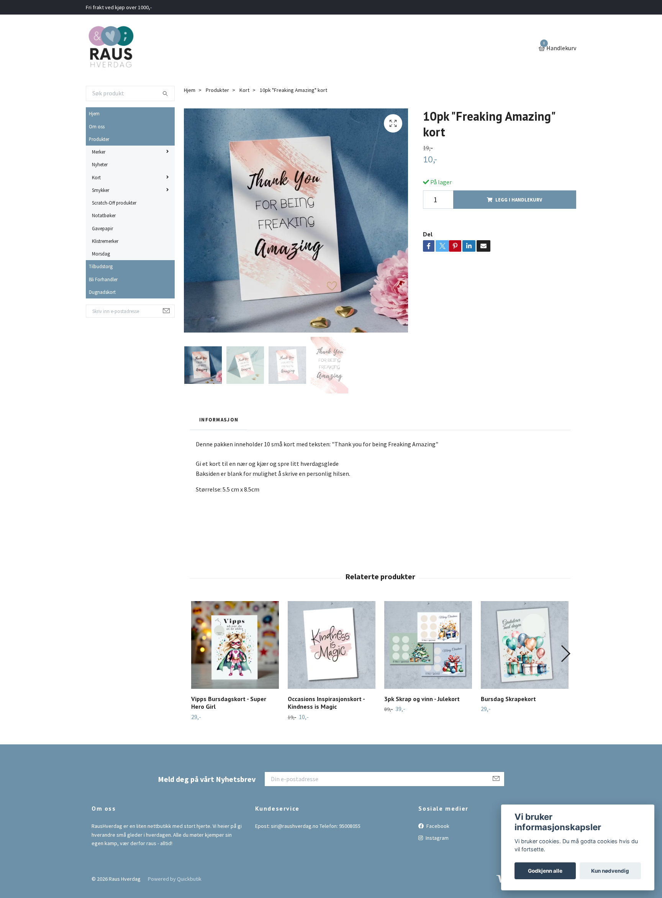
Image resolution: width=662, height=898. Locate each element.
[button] (565, 653)
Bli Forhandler (103, 279)
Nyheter (100, 164)
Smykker (100, 190)
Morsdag (101, 254)
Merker (98, 152)
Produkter (99, 139)
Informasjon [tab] (218, 419)
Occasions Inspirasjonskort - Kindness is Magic (326, 703)
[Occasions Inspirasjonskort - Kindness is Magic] (331, 645)
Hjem (94, 113)
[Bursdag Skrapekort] (525, 645)
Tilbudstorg (101, 266)
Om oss (97, 126)
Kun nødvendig (610, 871)
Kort (96, 177)
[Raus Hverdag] (111, 49)
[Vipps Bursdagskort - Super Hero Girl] (235, 645)
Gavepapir (102, 228)
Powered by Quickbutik (175, 878)
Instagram (436, 837)
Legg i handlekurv (518, 200)
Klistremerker (105, 241)
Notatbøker (104, 215)
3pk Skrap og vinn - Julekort (422, 699)
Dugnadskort (102, 292)
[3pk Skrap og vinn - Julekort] (428, 645)
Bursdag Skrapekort (508, 699)
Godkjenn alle (545, 871)
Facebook (437, 826)
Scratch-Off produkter (114, 203)
